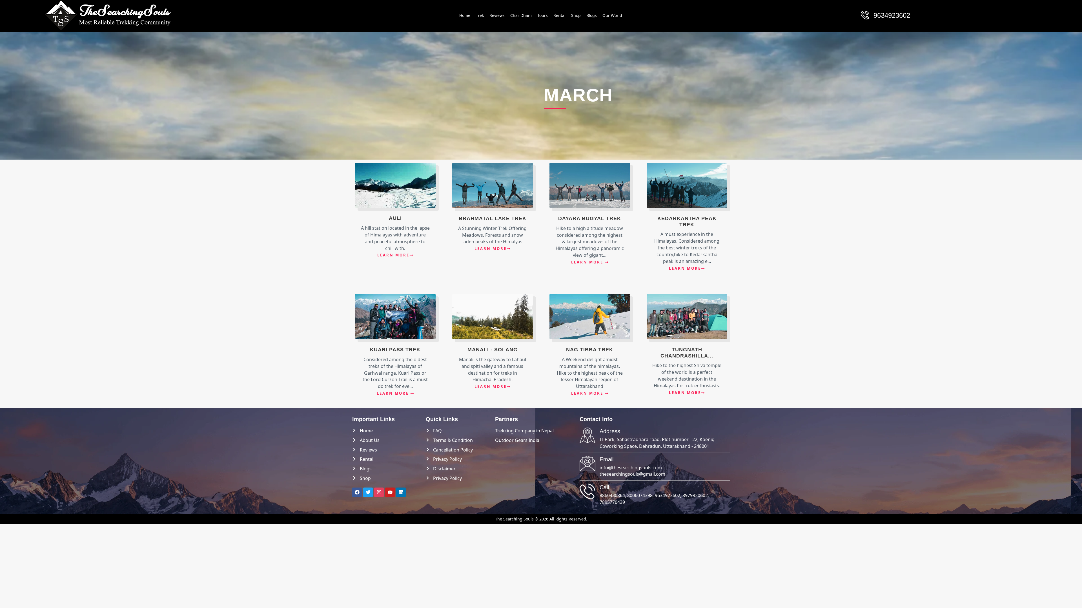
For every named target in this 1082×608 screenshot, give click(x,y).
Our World (612, 15)
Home (464, 15)
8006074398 (640, 495)
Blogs (591, 15)
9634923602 (891, 15)
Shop (576, 15)
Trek (480, 15)
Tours (542, 15)
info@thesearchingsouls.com (631, 467)
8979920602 (695, 495)
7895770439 (612, 502)
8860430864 (612, 495)
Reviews (497, 15)
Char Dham (521, 15)
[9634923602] (865, 15)
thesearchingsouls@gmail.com (632, 474)
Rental (559, 15)
